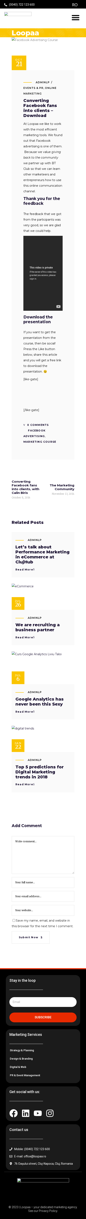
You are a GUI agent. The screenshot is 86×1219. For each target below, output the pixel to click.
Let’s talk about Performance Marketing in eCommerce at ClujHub (42, 554)
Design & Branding (21, 1058)
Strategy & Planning (22, 1050)
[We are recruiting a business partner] (43, 597)
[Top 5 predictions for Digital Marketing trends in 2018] (43, 739)
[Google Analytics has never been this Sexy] (43, 667)
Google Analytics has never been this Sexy (39, 702)
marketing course (39, 441)
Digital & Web (18, 1067)
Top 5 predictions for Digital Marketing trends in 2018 (39, 771)
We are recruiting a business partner (37, 627)
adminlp (43, 82)
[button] (75, 17)
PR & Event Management (25, 1075)
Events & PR (33, 87)
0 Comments (37, 424)
